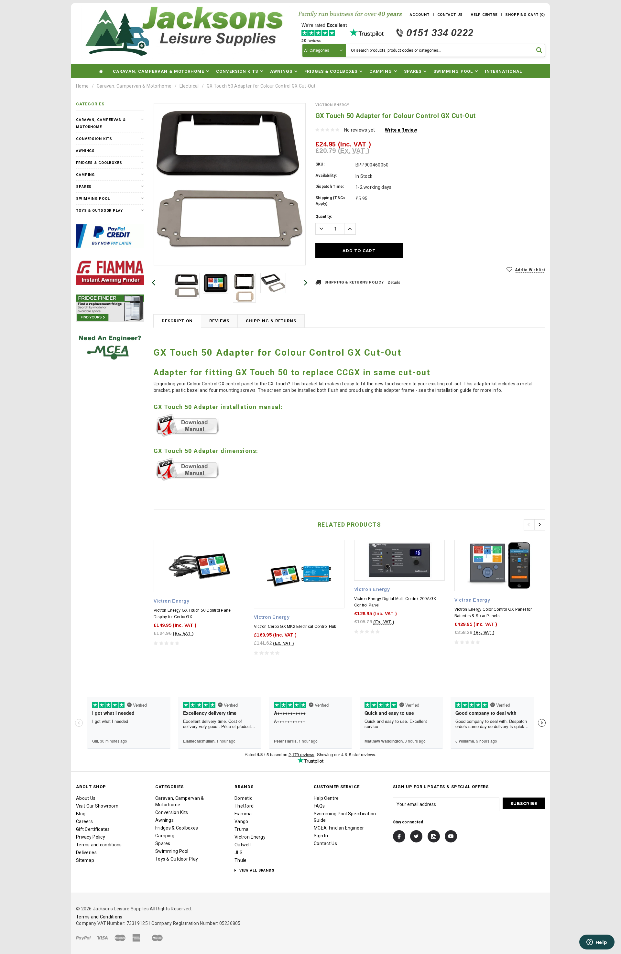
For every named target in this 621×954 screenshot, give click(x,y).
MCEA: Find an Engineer (339, 828)
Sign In (321, 835)
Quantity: (323, 216)
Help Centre (326, 798)
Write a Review (401, 130)
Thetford (244, 806)
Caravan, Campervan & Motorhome (134, 86)
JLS (238, 852)
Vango (241, 821)
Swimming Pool (93, 199)
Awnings (85, 151)
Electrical (189, 86)
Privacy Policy (90, 837)
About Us (85, 798)
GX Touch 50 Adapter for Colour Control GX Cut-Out (261, 86)
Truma (241, 829)
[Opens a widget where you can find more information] (597, 943)
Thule (240, 860)
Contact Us (325, 843)
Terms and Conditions (99, 916)
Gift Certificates (93, 829)
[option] (229, 179)
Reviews (219, 320)
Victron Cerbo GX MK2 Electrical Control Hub (295, 626)
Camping (85, 175)
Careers (84, 821)
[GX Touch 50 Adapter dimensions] (186, 469)
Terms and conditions (99, 844)
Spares (84, 187)
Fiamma (243, 813)
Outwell (242, 844)
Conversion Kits (94, 139)
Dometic (243, 798)
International (503, 71)
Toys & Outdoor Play (99, 211)
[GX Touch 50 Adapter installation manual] (186, 425)
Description (177, 320)
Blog (80, 813)
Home (82, 86)
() (525, 15)
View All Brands (256, 870)
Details (394, 282)
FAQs (319, 806)
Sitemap (85, 860)
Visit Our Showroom (97, 806)
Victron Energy (250, 837)
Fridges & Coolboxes (99, 163)
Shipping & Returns (271, 320)
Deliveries (86, 852)
